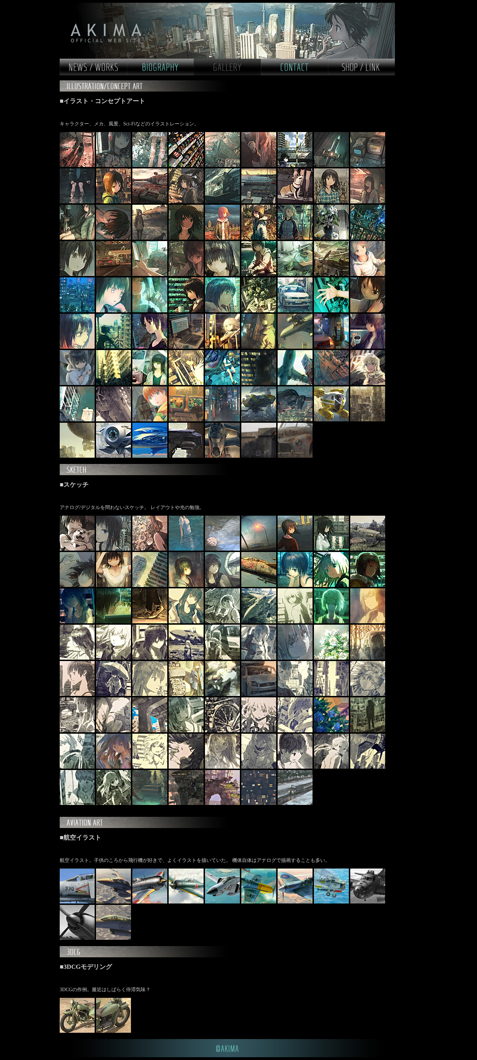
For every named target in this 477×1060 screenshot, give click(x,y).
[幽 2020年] (259, 165)
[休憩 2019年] (296, 201)
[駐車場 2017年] (259, 658)
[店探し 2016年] (150, 419)
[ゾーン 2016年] (223, 694)
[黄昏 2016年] (367, 383)
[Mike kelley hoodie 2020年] (114, 165)
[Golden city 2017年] (187, 383)
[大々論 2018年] (332, 585)
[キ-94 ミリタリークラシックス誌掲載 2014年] (78, 938)
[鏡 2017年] (78, 347)
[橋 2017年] (78, 658)
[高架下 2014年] (259, 456)
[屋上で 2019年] (332, 201)
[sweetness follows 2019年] (114, 238)
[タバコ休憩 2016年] (296, 694)
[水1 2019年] (223, 549)
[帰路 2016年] (223, 419)
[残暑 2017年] (114, 347)
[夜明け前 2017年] (150, 347)
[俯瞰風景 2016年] (332, 383)
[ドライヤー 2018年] (114, 585)
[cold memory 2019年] (150, 238)
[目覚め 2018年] (78, 585)
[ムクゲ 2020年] (150, 549)
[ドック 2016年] (187, 803)
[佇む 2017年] (187, 658)
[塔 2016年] (367, 730)
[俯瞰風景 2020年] (223, 165)
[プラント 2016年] (295, 803)
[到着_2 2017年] (296, 347)
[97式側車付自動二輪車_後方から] (113, 1031)
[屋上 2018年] (296, 585)
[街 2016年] (259, 767)
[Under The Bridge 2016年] (367, 767)
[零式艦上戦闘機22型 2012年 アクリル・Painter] (187, 902)
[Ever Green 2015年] (332, 419)
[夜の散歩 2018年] (114, 274)
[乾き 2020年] (332, 165)
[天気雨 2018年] (367, 274)
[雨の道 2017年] (150, 383)
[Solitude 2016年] (332, 658)
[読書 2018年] (150, 274)
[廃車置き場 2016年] (259, 694)
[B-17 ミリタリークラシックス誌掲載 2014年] (367, 902)
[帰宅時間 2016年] (259, 803)
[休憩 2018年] (259, 274)
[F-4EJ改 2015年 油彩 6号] (78, 902)
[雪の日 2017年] (223, 310)
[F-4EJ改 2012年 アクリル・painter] (223, 902)
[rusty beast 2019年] (150, 201)
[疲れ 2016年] (332, 694)
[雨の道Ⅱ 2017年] (296, 310)
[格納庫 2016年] (114, 419)
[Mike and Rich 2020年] (78, 165)
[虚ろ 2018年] (78, 274)
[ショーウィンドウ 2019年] (296, 238)
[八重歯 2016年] (150, 767)
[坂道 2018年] (78, 310)
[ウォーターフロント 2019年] (367, 238)
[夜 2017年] (150, 621)
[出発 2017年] (332, 347)
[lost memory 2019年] (223, 201)
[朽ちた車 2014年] (295, 456)
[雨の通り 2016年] (114, 694)
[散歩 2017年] (296, 621)
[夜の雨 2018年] (150, 310)
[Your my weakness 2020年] (78, 549)
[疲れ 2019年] (78, 238)
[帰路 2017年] (332, 621)
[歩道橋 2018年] (223, 274)
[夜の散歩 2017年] (259, 347)
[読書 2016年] (150, 694)
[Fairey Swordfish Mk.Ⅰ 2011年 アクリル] (332, 902)
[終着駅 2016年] (78, 730)
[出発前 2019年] (259, 201)
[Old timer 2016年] (187, 694)
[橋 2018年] (150, 585)
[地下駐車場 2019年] (367, 201)
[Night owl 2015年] (296, 419)
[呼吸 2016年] (187, 767)
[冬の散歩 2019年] (259, 238)
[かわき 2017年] (332, 310)
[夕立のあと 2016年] (78, 419)
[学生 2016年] (223, 767)
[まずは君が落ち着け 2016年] (367, 694)
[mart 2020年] (187, 165)
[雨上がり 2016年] (332, 730)
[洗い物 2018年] (296, 274)
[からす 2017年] (223, 347)
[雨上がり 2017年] (78, 383)
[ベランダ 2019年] (114, 201)
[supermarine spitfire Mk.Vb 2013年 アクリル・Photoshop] (296, 902)
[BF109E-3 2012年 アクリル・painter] (259, 902)
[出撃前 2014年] (223, 456)
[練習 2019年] (332, 238)
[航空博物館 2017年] (223, 621)
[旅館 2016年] (223, 803)
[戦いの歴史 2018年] (332, 274)
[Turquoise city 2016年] (223, 383)
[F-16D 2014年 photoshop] (114, 902)
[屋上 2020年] (114, 549)
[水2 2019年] (187, 549)
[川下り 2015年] (78, 456)
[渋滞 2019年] (259, 549)
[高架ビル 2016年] (78, 767)
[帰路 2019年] (332, 549)
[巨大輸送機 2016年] (296, 383)
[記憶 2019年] (367, 549)
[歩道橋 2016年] (259, 730)
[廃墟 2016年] (150, 803)
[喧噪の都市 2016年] (296, 730)
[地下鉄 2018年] (187, 585)
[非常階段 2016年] (78, 803)
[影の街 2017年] (114, 383)
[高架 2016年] (150, 730)
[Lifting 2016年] (259, 383)
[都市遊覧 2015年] (114, 456)
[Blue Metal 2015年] (150, 456)
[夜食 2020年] (367, 165)
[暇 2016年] (296, 767)
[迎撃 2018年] (259, 585)
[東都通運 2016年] (259, 419)
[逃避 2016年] (367, 658)
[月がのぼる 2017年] (78, 621)
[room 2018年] (187, 274)
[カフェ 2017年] (367, 347)
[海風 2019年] (296, 549)
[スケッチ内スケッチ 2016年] (187, 730)
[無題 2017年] (150, 658)
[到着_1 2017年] (367, 621)
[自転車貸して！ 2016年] (223, 730)
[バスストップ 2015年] (187, 456)
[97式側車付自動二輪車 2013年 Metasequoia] (78, 1031)
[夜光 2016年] (296, 658)
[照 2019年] (223, 238)
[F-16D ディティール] (113, 938)
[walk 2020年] (296, 165)
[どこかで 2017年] (259, 621)
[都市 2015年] (367, 419)
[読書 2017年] (114, 621)
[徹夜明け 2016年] (114, 730)
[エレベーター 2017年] (367, 310)
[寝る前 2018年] (114, 310)
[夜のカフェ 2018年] (187, 310)
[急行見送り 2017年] (223, 658)
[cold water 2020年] (150, 165)
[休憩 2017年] (259, 310)
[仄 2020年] (78, 201)
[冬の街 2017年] (367, 585)
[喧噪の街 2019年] (187, 201)
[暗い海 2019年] (187, 238)
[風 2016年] (114, 767)
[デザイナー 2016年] (187, 419)
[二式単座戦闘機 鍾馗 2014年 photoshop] (150, 902)
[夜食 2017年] (187, 347)
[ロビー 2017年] (187, 621)
